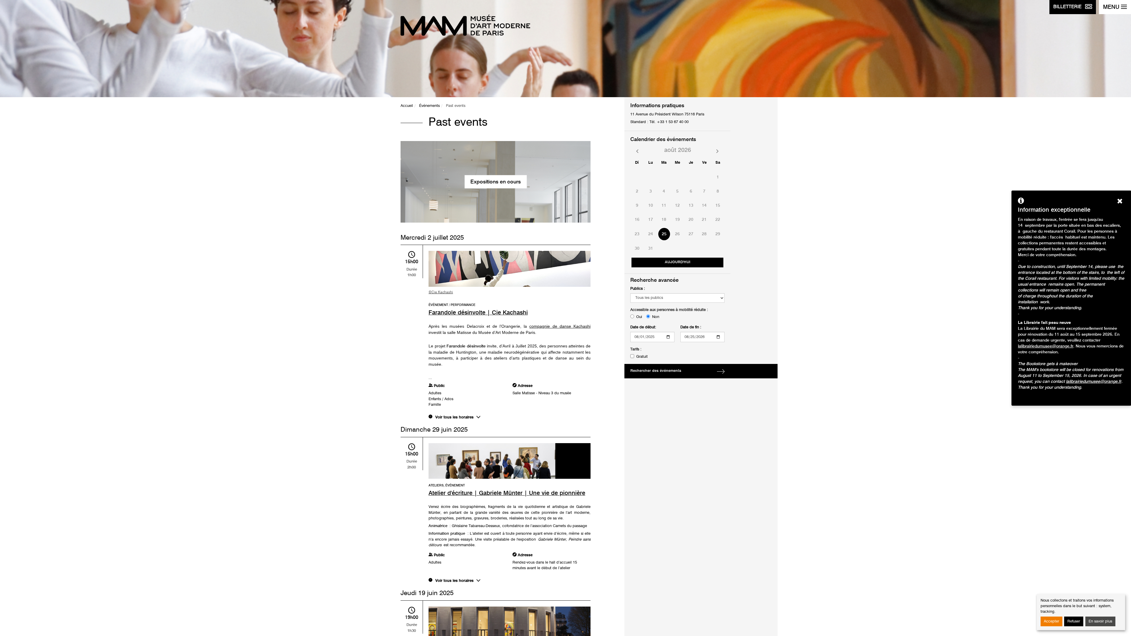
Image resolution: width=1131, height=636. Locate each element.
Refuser (1073, 621)
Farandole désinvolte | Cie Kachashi (478, 313)
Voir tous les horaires (454, 417)
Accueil (407, 106)
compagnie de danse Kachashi (560, 326)
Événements (429, 106)
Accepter (1051, 621)
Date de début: (643, 327)
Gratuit (642, 357)
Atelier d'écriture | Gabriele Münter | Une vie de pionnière (507, 493)
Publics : (637, 289)
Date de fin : (690, 327)
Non (655, 317)
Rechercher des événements (655, 371)
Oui (639, 317)
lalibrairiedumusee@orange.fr (1045, 346)
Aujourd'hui (677, 262)
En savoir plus (1100, 621)
